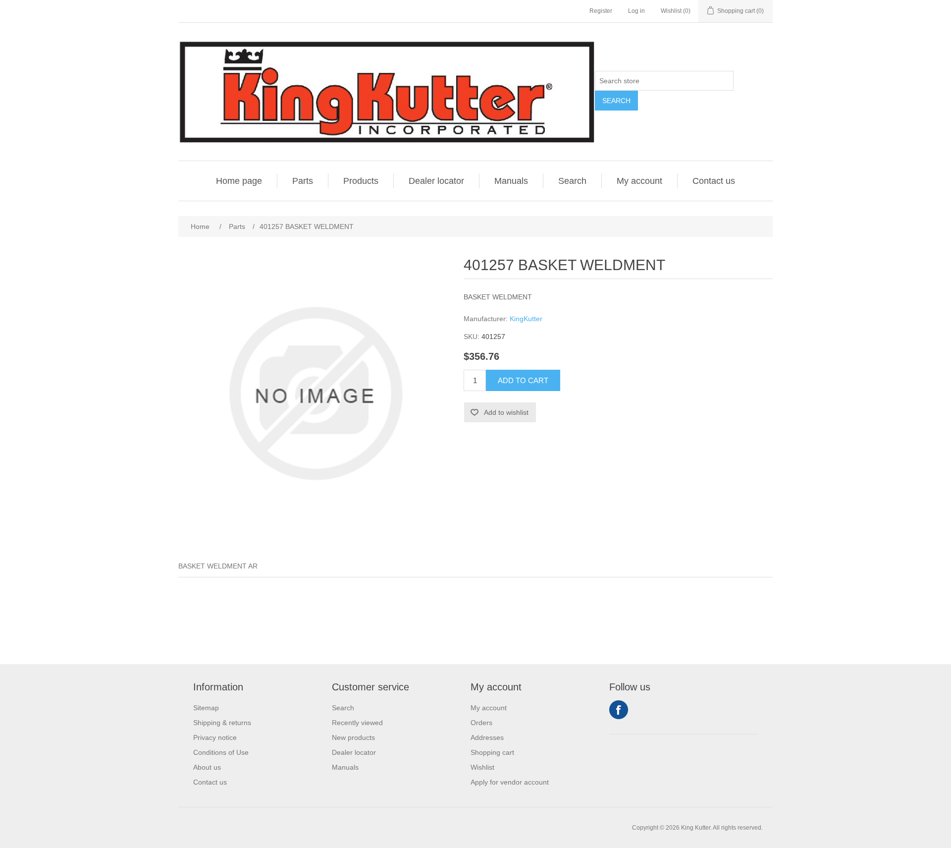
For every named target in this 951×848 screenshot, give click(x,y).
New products (353, 737)
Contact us (713, 181)
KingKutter (526, 319)
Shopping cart (492, 752)
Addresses (487, 737)
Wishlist (482, 767)
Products (360, 181)
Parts (302, 181)
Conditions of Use (221, 752)
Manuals (511, 181)
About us (207, 767)
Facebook (618, 709)
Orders (481, 723)
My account (639, 181)
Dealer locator (436, 181)
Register (600, 10)
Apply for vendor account (510, 782)
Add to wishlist (506, 412)
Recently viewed (357, 723)
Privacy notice (215, 737)
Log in (636, 10)
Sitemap (206, 708)
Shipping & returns (222, 723)
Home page (239, 181)
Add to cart (523, 380)
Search (616, 101)
